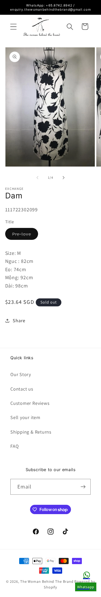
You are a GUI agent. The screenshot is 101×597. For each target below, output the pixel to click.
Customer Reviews (29, 403)
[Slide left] (37, 177)
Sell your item (25, 417)
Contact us (21, 389)
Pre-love (25, 235)
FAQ (14, 446)
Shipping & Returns (31, 432)
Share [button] (19, 320)
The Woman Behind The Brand (47, 581)
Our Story (20, 374)
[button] (13, 26)
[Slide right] (63, 177)
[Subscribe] (83, 487)
